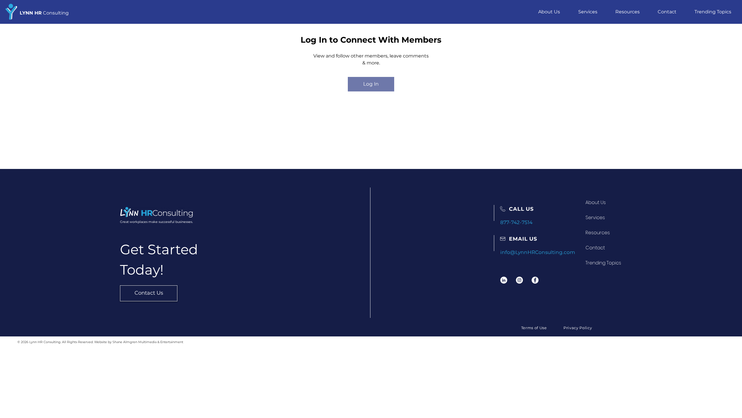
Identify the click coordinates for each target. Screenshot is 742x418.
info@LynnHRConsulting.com (537, 252)
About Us (595, 202)
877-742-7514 (516, 222)
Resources (597, 232)
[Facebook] (535, 280)
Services (595, 217)
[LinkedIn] (503, 280)
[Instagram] (519, 280)
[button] (587, 12)
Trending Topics (603, 263)
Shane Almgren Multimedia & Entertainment (147, 342)
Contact (595, 247)
